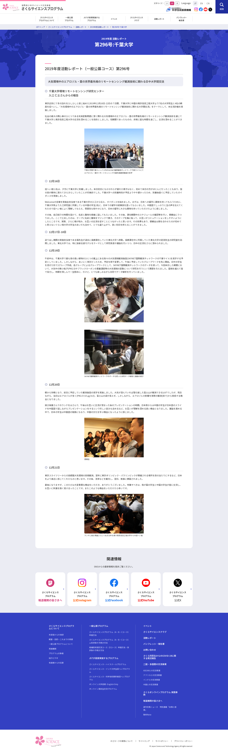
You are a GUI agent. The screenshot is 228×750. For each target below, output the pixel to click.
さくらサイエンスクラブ (136, 19)
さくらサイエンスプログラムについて (46, 19)
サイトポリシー (161, 741)
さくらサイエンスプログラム (60, 27)
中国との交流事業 (150, 684)
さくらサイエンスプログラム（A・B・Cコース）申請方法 (109, 633)
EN (201, 3)
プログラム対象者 (56, 653)
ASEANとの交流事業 (151, 670)
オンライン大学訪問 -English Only (103, 684)
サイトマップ (144, 741)
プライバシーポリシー (183, 741)
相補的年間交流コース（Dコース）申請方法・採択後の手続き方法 (109, 649)
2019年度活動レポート (99, 27)
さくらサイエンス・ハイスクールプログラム (107, 664)
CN (208, 3)
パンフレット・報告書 (181, 19)
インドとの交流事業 (151, 679)
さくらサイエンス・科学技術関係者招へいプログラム (109, 678)
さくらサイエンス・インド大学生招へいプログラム (109, 670)
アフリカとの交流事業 (152, 675)
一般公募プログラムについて (61, 644)
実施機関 (52, 648)
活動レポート (159, 19)
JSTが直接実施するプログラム (92, 19)
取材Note (147, 714)
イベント (114, 19)
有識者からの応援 (56, 662)
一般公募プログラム (69, 19)
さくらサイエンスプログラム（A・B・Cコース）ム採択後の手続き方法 (109, 641)
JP (195, 3)
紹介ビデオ (53, 658)
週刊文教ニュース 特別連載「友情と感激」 (159, 708)
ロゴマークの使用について (122, 741)
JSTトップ (40, 27)
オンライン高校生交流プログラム (103, 689)
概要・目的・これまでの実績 (61, 639)
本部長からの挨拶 (56, 634)
